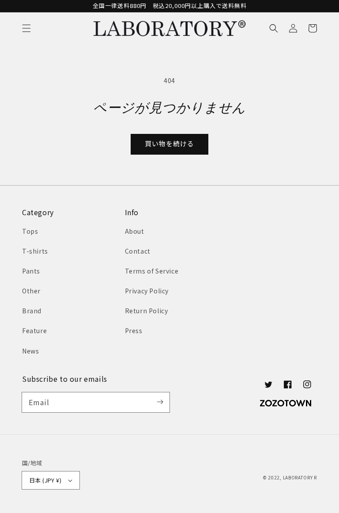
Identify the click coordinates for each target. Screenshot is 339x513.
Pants (31, 270)
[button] (26, 28)
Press (134, 330)
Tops (30, 231)
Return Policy (146, 310)
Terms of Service (152, 270)
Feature (34, 330)
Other (31, 290)
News (30, 350)
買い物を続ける (169, 143)
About (134, 231)
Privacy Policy (147, 290)
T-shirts (35, 251)
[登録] (160, 402)
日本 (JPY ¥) (45, 480)
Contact (138, 251)
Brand (31, 310)
